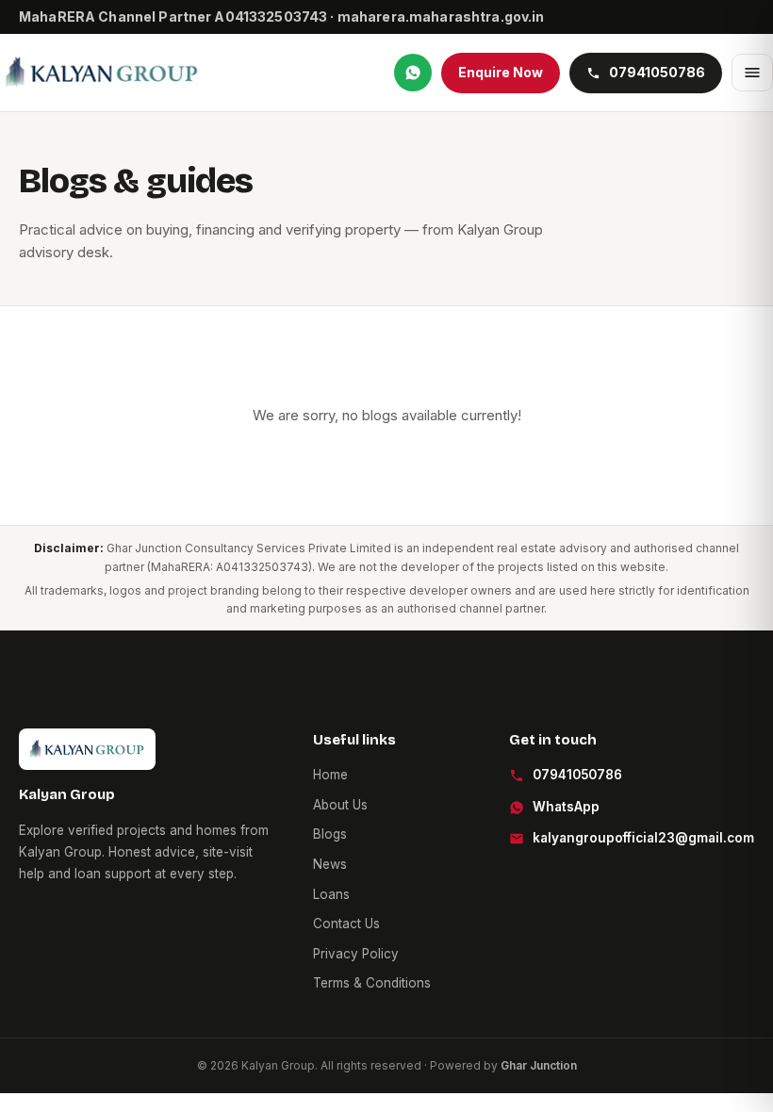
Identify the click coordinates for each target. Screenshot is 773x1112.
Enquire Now (500, 72)
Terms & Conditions (372, 982)
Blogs (330, 834)
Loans (331, 894)
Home (330, 774)
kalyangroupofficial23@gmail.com (643, 837)
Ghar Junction (539, 1065)
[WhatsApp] (413, 72)
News (330, 864)
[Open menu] (752, 72)
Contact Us (346, 923)
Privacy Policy (356, 953)
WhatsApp (566, 806)
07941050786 (577, 774)
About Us (340, 804)
